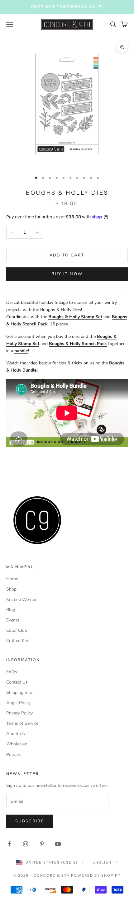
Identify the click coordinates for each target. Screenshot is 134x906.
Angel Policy (18, 703)
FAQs (11, 672)
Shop (11, 589)
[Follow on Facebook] (9, 844)
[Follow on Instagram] (25, 844)
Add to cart (67, 255)
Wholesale (16, 744)
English (102, 862)
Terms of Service (22, 723)
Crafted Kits (17, 641)
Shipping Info (19, 692)
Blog (10, 610)
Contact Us (17, 682)
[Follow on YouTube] (58, 844)
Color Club (16, 630)
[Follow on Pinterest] (42, 844)
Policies (13, 754)
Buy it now (67, 274)
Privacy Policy (19, 713)
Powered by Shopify (96, 875)
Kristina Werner (21, 599)
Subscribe (29, 821)
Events (12, 620)
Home (12, 579)
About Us (15, 734)
